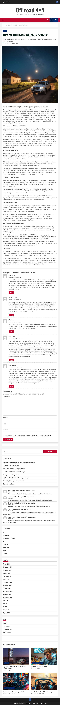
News (4, 551)
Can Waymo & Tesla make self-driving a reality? (15, 478)
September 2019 (7, 597)
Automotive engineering (9, 538)
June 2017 (5, 601)
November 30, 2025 (9, 693)
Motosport (6, 548)
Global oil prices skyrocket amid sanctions (14, 481)
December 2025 (7, 567)
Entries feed (6, 626)
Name (5, 418)
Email (5, 424)
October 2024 (7, 588)
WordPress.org (7, 632)
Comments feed (7, 629)
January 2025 (6, 579)
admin (4, 43)
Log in (4, 623)
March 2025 (6, 573)
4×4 (4, 532)
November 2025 (7, 570)
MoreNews (35, 703)
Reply (11, 292)
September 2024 (7, 591)
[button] (3, 19)
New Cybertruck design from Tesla (12, 475)
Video (56, 20)
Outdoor (5, 30)
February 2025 (7, 576)
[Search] (47, 19)
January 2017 (6, 610)
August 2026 (6, 564)
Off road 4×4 (30, 10)
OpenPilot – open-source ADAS (11, 466)
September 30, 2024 (11, 43)
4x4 (5, 662)
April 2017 (6, 607)
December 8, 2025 (36, 668)
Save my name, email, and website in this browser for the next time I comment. (28, 436)
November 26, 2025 (36, 693)
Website (5, 430)
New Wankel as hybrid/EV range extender (14, 469)
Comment (6, 397)
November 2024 (7, 585)
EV (3, 541)
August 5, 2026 (8, 670)
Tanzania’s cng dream (8, 484)
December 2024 (7, 582)
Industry (5, 544)
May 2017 (5, 604)
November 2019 (7, 594)
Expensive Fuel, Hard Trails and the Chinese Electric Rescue (19, 463)
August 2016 (6, 613)
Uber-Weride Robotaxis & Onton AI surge (14, 472)
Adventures (6, 535)
